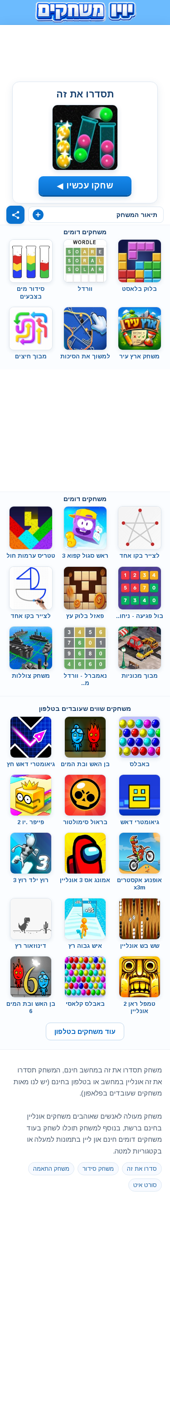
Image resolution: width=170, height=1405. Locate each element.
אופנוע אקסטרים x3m (139, 884)
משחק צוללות (31, 675)
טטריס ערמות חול (30, 555)
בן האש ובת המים (85, 764)
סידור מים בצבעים (30, 292)
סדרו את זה (142, 1168)
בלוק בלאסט (139, 288)
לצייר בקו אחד (139, 555)
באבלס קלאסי (85, 1003)
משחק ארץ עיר (139, 356)
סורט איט (145, 1185)
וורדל (85, 288)
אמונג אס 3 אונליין (85, 880)
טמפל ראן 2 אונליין (139, 1007)
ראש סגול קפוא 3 (85, 555)
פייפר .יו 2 (30, 822)
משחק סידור (98, 1168)
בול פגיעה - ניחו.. (139, 616)
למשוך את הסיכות (85, 356)
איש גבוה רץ (85, 945)
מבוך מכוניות (139, 675)
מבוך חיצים (31, 356)
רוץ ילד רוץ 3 (31, 880)
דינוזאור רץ (30, 945)
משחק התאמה (51, 1168)
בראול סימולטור (85, 822)
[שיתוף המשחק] (15, 215)
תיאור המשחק (137, 214)
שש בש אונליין (139, 945)
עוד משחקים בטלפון (85, 1031)
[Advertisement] (85, 51)
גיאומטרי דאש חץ (31, 764)
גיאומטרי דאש (139, 822)
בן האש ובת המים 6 (30, 1007)
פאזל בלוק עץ (85, 616)
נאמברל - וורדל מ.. (85, 679)
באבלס (140, 764)
